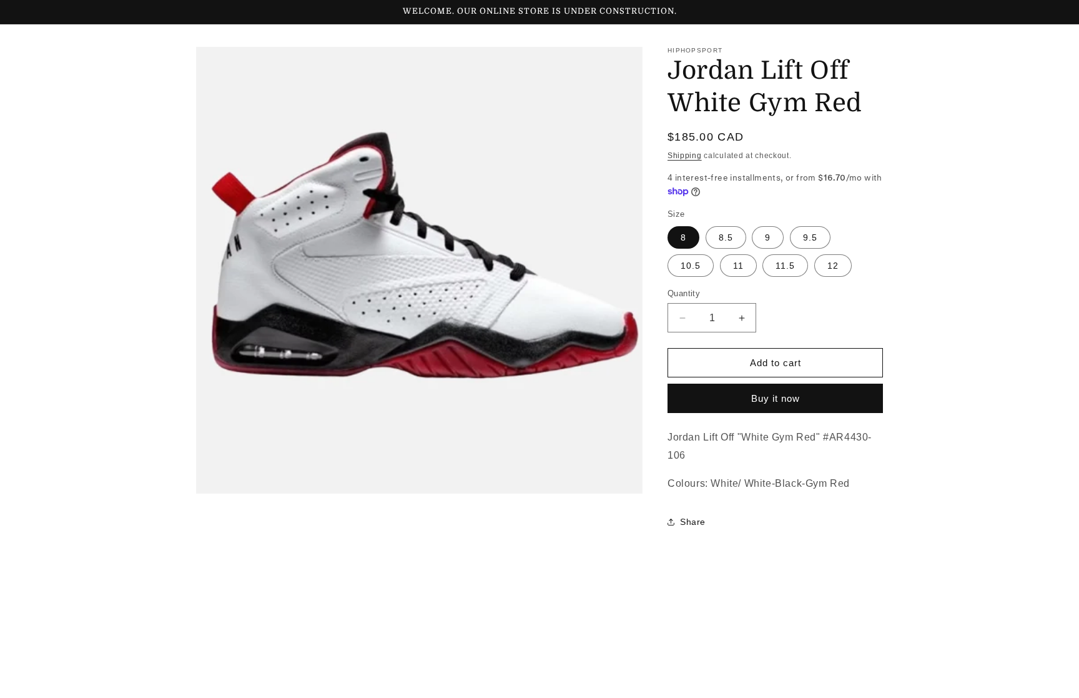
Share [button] (693, 522)
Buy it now (775, 398)
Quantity (684, 293)
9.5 (810, 237)
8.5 (726, 237)
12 (833, 266)
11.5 (785, 266)
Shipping (685, 155)
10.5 (691, 266)
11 (738, 266)
